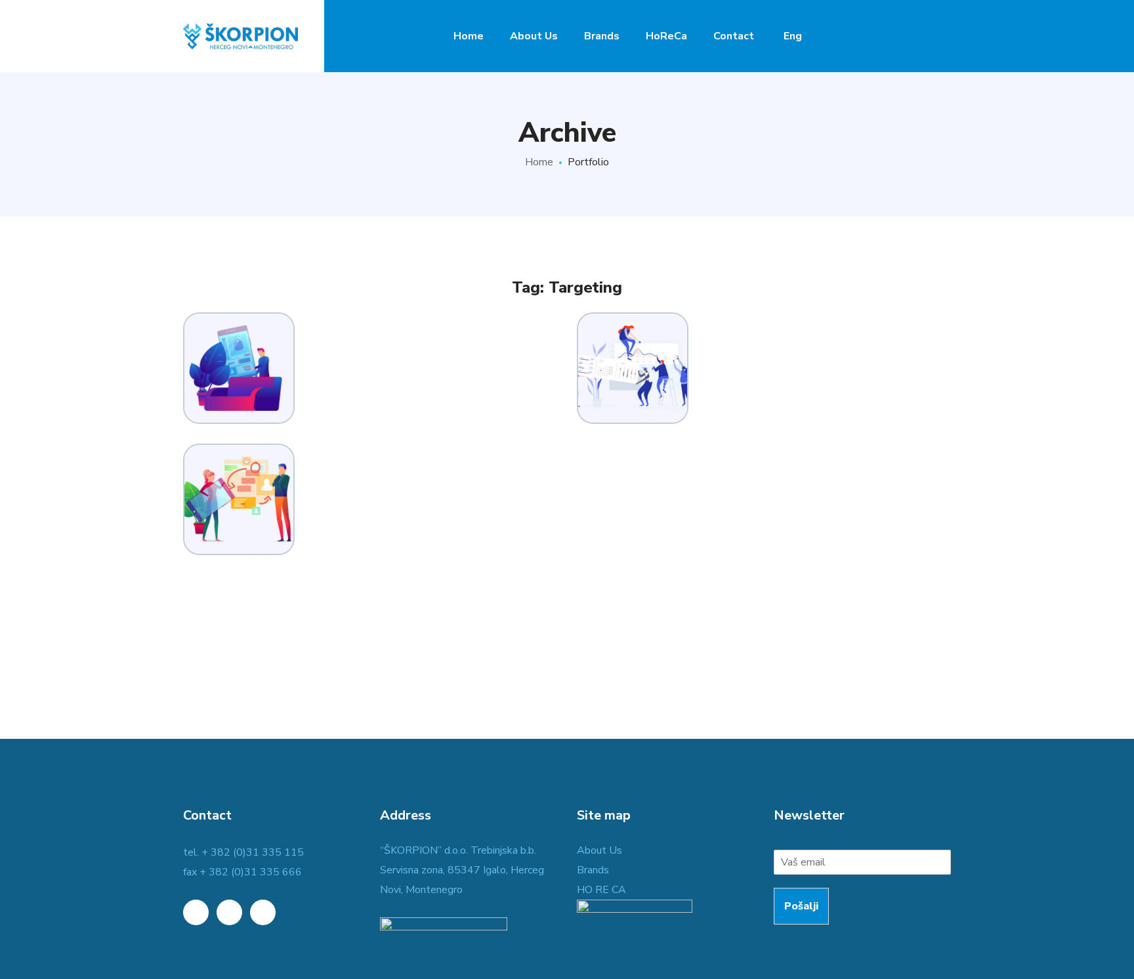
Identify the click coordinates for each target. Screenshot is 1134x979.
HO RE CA (601, 890)
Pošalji (801, 906)
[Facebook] (229, 912)
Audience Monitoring (633, 324)
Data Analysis (239, 330)
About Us (599, 850)
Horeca (633, 400)
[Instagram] (263, 912)
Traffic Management (239, 455)
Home (539, 162)
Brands (593, 870)
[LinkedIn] (196, 912)
